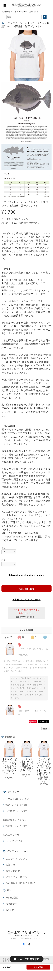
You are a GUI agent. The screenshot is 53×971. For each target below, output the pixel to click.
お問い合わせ (13, 870)
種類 (3, 548)
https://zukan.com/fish (17, 536)
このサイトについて (17, 858)
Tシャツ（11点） (14, 840)
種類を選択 (38, 967)
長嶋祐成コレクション (14, 819)
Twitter (10, 909)
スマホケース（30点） (17, 810)
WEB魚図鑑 (12, 897)
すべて (8, 637)
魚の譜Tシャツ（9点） (17, 825)
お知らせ (10, 864)
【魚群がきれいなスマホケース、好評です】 (20, 11)
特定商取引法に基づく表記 (20, 882)
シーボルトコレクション (16, 798)
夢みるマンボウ (11, 834)
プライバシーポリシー (18, 876)
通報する (46, 729)
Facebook (11, 903)
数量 (3, 560)
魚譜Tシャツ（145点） (17, 804)
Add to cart (26, 589)
